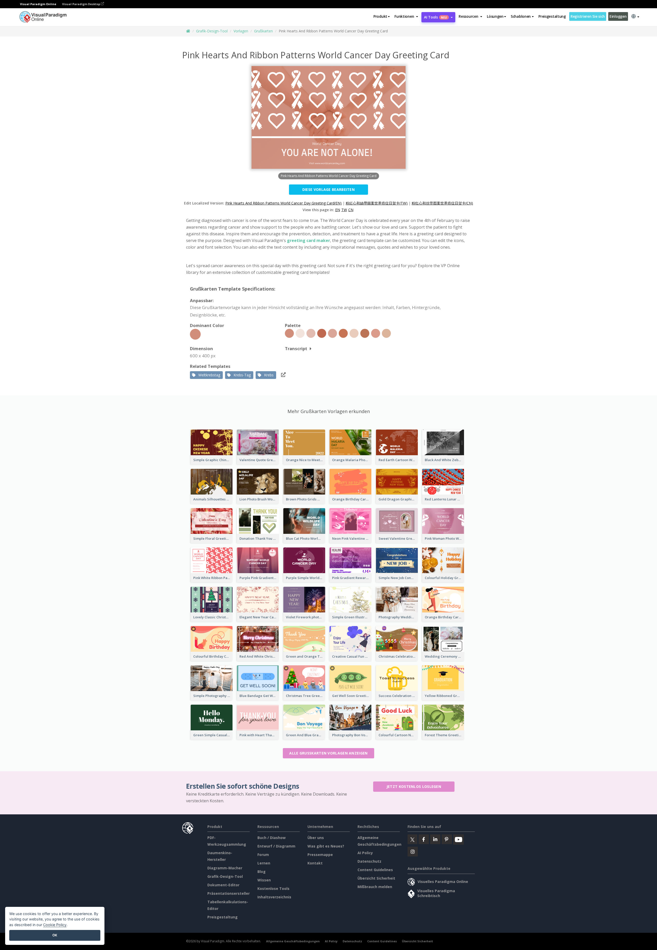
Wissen (264, 880)
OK (54, 935)
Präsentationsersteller (228, 893)
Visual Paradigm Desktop (81, 4)
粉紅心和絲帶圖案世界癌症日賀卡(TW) (377, 203)
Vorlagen (241, 31)
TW (344, 209)
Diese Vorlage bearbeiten (328, 189)
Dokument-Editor (223, 884)
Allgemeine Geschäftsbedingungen (293, 941)
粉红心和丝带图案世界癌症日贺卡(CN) (442, 203)
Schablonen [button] (521, 16)
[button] (406, 16)
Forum (263, 854)
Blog (261, 871)
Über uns (315, 837)
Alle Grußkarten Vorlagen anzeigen (328, 753)
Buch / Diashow (271, 837)
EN (337, 209)
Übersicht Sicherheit (376, 878)
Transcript (296, 348)
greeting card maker (308, 240)
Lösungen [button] (495, 16)
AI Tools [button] (435, 17)
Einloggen (618, 16)
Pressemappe (320, 854)
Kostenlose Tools (273, 888)
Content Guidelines (375, 869)
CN (350, 209)
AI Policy (365, 852)
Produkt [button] (380, 16)
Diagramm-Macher (224, 867)
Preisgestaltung (552, 16)
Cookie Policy (54, 925)
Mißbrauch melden (375, 886)
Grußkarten (263, 31)
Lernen (263, 863)
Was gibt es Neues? (325, 846)
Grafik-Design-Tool (212, 31)
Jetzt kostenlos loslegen (414, 786)
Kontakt (315, 863)
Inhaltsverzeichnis (274, 897)
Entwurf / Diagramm (276, 846)
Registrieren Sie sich (588, 16)
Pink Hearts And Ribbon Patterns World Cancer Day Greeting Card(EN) (283, 203)
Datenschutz (369, 861)
